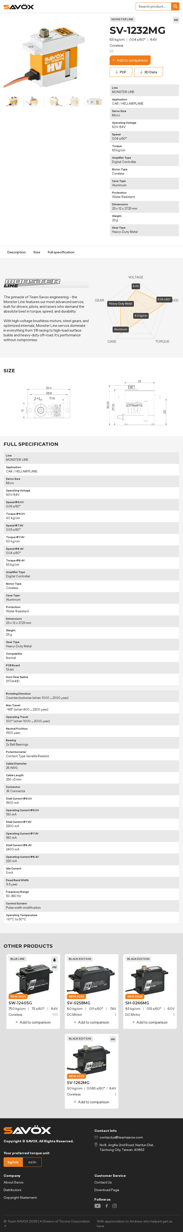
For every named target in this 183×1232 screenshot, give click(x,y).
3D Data (150, 72)
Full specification (61, 252)
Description (16, 252)
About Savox (14, 1182)
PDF (123, 72)
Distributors (12, 1190)
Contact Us (103, 1182)
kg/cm (13, 1162)
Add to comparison (132, 60)
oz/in (32, 1162)
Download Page (106, 1190)
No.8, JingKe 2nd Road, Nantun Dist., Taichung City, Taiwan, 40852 (127, 1147)
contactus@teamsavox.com (121, 1137)
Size (36, 252)
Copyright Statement (20, 1197)
